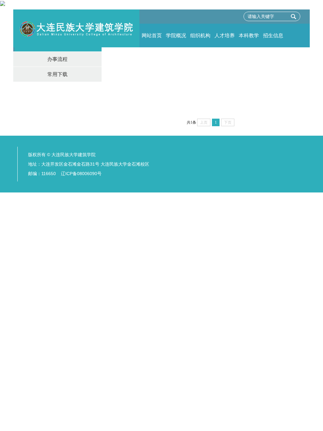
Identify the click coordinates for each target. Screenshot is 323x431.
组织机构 (200, 35)
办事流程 (57, 59)
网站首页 (152, 35)
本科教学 (249, 35)
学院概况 (176, 35)
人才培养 (224, 35)
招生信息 (273, 35)
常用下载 (57, 74)
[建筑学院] (76, 28)
